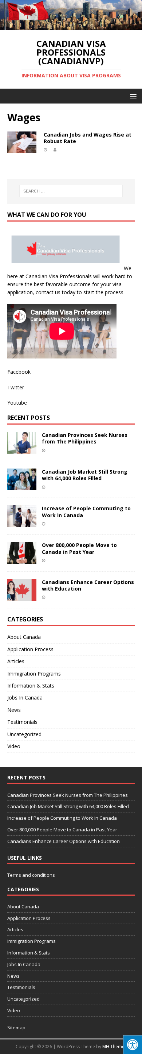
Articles (15, 661)
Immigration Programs (34, 673)
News (14, 709)
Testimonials (22, 721)
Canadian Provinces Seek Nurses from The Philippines (84, 438)
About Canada (24, 636)
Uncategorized (24, 734)
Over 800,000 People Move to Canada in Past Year (79, 548)
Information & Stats (30, 685)
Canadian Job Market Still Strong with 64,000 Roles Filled (84, 475)
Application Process (30, 649)
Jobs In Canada (25, 697)
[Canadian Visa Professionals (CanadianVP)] (71, 26)
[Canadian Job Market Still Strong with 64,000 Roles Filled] (21, 486)
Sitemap (16, 1027)
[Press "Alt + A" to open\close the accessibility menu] (132, 1044)
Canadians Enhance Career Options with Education (88, 585)
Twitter (15, 387)
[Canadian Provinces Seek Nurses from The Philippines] (21, 449)
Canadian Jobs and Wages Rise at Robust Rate (87, 138)
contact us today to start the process (78, 292)
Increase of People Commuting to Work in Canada (86, 511)
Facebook (19, 371)
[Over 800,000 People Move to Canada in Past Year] (21, 559)
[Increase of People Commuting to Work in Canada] (21, 522)
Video (13, 746)
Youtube (17, 402)
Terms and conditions (31, 875)
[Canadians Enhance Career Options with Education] (21, 596)
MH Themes (114, 1046)
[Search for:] (71, 191)
